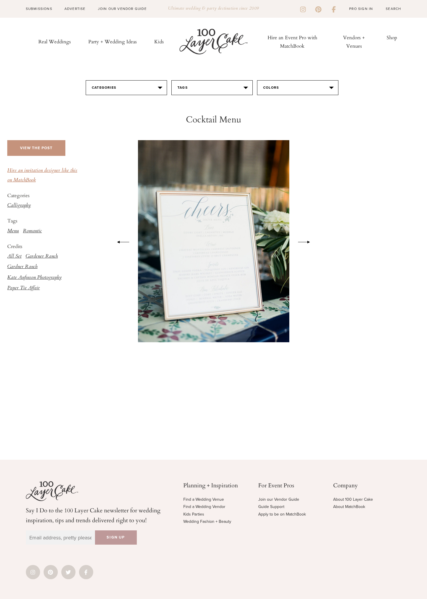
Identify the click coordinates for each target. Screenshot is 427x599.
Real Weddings (54, 41)
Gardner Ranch (22, 267)
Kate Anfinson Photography (34, 278)
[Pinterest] (318, 9)
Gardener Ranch (42, 256)
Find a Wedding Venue (203, 499)
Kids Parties (193, 514)
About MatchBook (349, 506)
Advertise (75, 9)
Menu (13, 231)
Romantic (32, 231)
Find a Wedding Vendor (204, 506)
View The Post (36, 148)
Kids (159, 41)
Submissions (39, 9)
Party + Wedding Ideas (112, 41)
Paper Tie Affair (23, 288)
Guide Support (271, 506)
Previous (120, 241)
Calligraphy (19, 206)
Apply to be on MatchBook (282, 514)
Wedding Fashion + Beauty (207, 521)
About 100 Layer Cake (353, 499)
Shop (392, 37)
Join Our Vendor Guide (122, 9)
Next (307, 241)
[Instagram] (303, 9)
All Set (14, 256)
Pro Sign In (361, 9)
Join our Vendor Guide (278, 499)
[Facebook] (334, 9)
